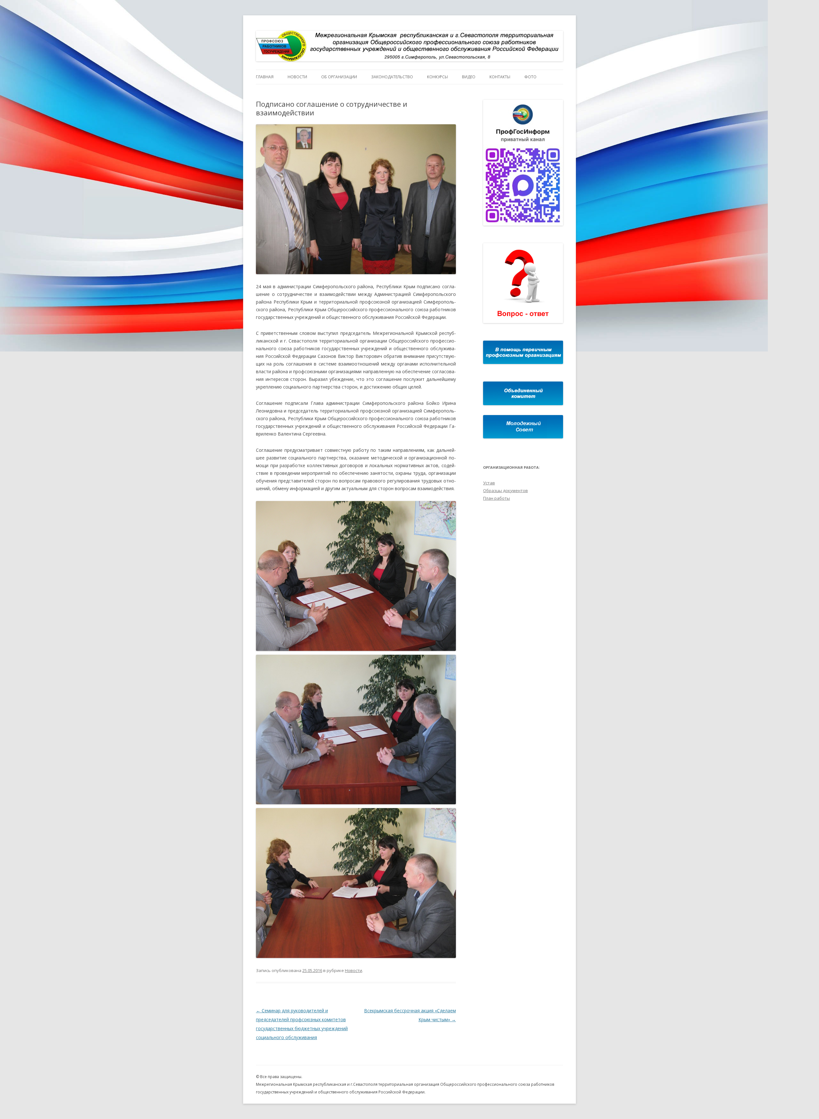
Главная (265, 77)
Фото (530, 77)
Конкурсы (437, 77)
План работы (496, 498)
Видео (468, 77)
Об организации (339, 77)
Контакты (499, 77)
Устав (489, 483)
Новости (297, 77)
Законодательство (392, 77)
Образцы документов (505, 490)
